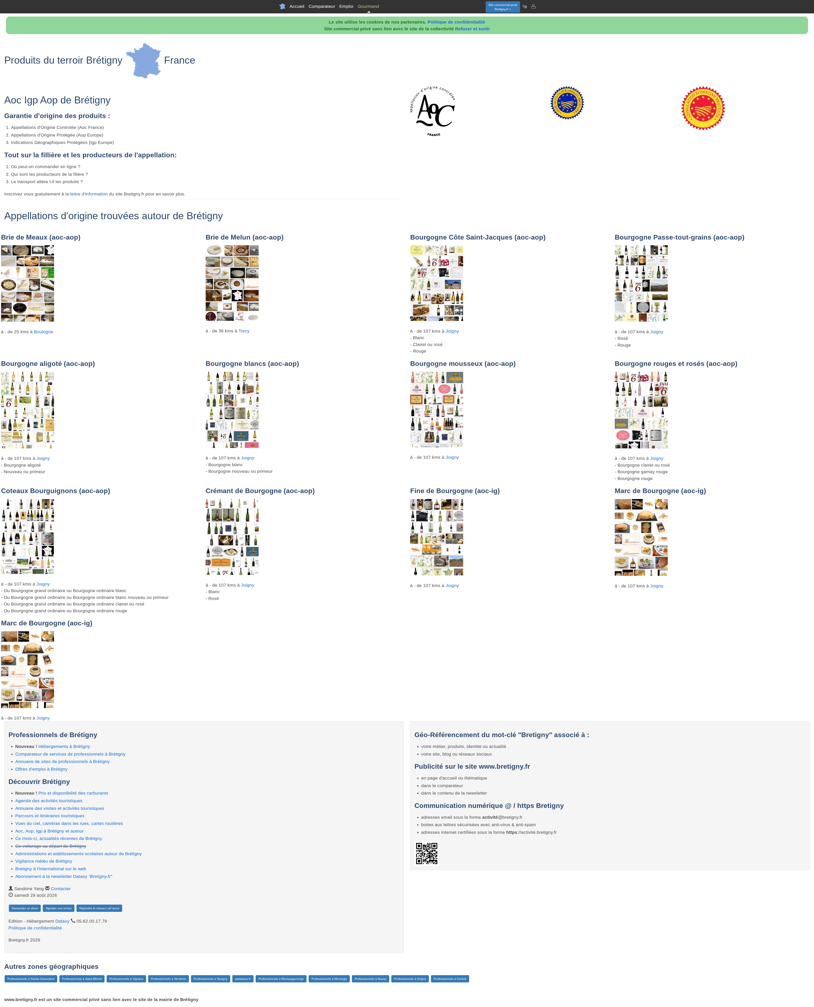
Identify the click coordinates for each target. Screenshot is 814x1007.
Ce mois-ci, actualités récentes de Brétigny (58, 838)
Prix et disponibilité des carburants (73, 793)
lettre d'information (89, 193)
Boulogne (43, 331)
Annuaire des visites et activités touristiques (59, 808)
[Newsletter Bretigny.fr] (524, 6)
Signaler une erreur (59, 908)
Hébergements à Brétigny (64, 746)
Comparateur (322, 6)
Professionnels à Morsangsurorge (281, 978)
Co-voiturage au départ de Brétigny (50, 846)
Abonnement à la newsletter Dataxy (63, 876)
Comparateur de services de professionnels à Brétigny (70, 754)
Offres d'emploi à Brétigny (41, 769)
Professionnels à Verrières (168, 978)
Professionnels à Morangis (329, 978)
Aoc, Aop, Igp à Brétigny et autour (49, 830)
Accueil (297, 6)
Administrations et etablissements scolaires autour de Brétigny (78, 853)
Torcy (243, 330)
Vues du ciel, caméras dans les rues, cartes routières (69, 823)
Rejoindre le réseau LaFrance (99, 908)
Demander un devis (25, 908)
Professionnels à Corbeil (450, 978)
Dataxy (62, 921)
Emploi (346, 6)
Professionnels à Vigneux (126, 978)
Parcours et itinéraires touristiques (50, 815)
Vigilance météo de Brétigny (43, 861)
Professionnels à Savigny (210, 978)
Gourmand (368, 6)
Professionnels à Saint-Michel (82, 978)
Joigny (452, 331)
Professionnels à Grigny (410, 978)
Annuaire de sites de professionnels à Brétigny (62, 761)
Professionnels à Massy (370, 978)
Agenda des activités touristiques (48, 800)
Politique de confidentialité (456, 22)
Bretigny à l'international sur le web (50, 868)
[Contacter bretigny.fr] (533, 6)
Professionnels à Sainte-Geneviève (30, 978)
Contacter (61, 888)
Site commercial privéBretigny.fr (502, 7)
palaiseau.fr (243, 978)
